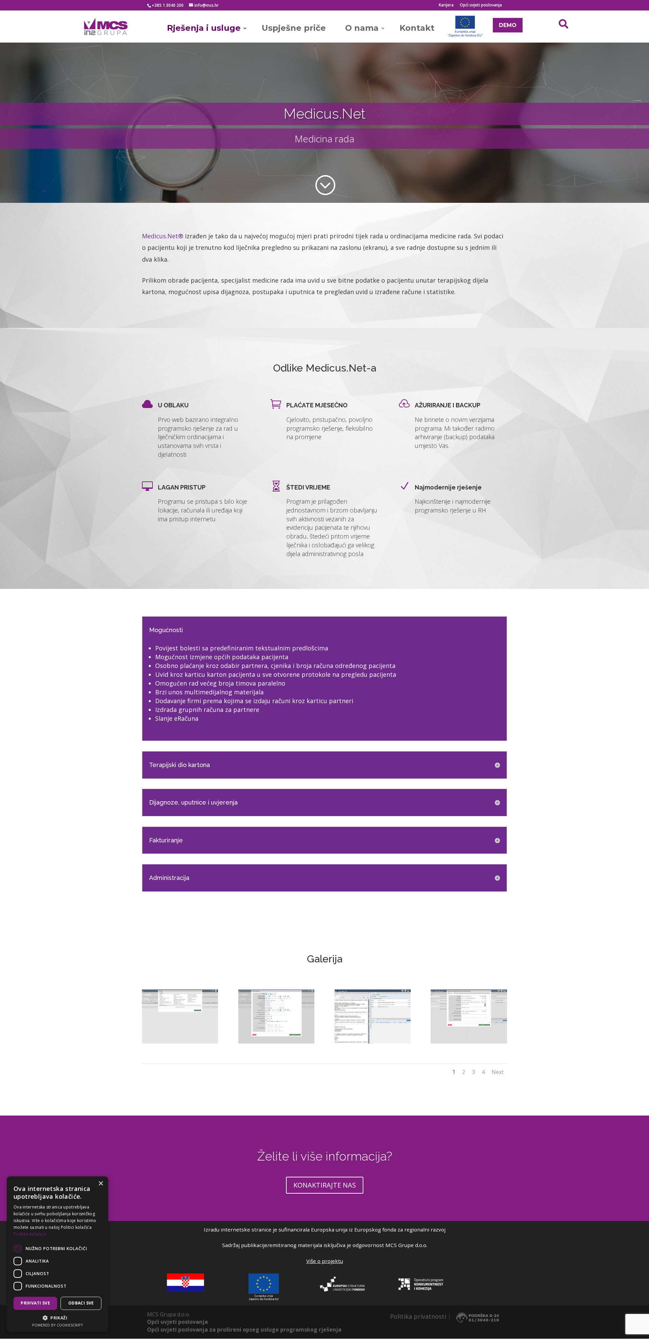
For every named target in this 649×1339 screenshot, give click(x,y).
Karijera (446, 5)
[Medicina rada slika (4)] (469, 1016)
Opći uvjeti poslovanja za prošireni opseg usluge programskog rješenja (244, 1329)
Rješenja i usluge (204, 28)
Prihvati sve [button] (35, 1303)
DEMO (507, 25)
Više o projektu (324, 1261)
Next (497, 1072)
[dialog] (57, 1254)
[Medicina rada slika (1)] (180, 1016)
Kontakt (417, 28)
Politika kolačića (30, 1234)
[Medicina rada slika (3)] (373, 1016)
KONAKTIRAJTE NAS (324, 1185)
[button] (57, 1317)
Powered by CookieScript (57, 1325)
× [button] (100, 1183)
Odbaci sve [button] (81, 1303)
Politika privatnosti (418, 1316)
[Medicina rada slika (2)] (276, 1016)
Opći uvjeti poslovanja (481, 5)
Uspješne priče (294, 28)
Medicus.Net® (162, 236)
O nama (362, 28)
